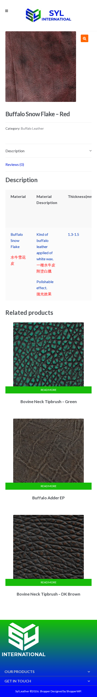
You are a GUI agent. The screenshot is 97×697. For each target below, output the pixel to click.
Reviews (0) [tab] (14, 164)
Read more (49, 390)
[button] (84, 38)
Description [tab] (14, 150)
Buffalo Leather (32, 128)
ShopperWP (73, 691)
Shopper (45, 691)
